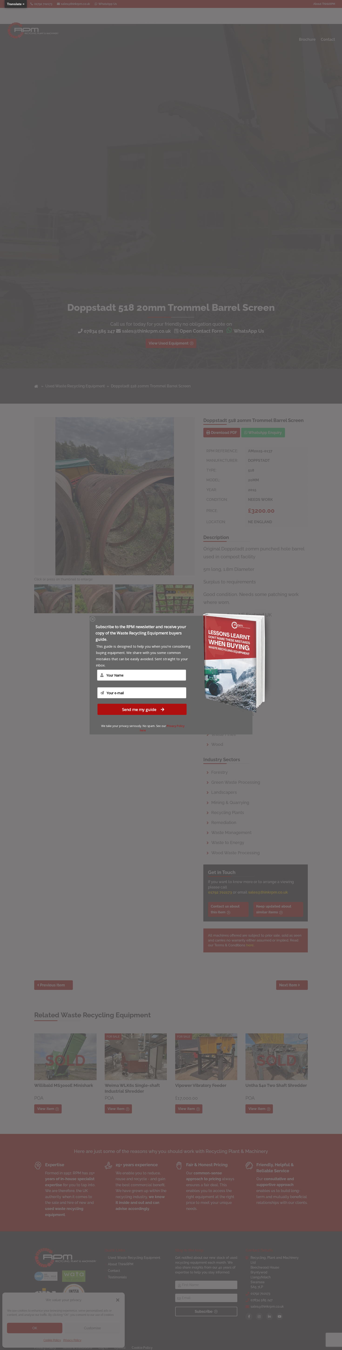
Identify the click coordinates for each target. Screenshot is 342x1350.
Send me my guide (139, 709)
